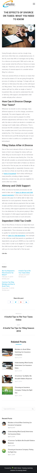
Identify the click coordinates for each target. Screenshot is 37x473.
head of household (10, 173)
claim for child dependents (16, 235)
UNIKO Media (17, 468)
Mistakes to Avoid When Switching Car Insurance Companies (22, 352)
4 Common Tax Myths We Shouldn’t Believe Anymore (23, 377)
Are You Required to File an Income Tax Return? (8, 273)
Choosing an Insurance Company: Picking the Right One (23, 390)
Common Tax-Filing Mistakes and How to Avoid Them (8, 284)
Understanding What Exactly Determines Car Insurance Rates (24, 365)
